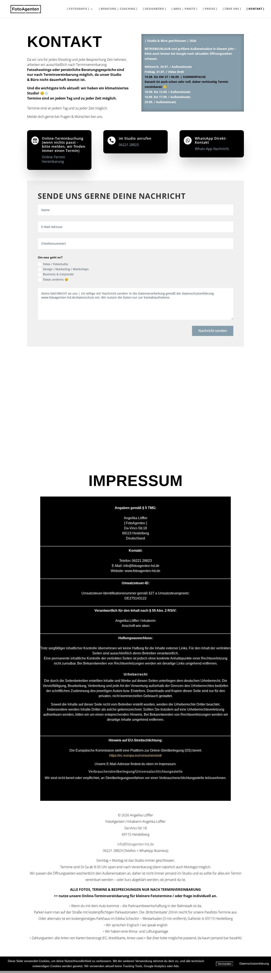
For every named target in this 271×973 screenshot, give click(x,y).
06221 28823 (129, 144)
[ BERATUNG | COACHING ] (118, 9)
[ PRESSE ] (210, 9)
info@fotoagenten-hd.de (135, 844)
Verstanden (224, 963)
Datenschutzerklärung (254, 963)
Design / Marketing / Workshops (66, 269)
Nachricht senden (212, 330)
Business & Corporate (58, 274)
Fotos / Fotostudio (55, 264)
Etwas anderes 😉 (55, 279)
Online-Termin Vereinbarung (53, 159)
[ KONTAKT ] (255, 9)
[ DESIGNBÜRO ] (154, 9)
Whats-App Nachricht (212, 148)
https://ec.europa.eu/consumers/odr (135, 755)
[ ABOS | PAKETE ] (184, 9)
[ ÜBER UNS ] (232, 9)
